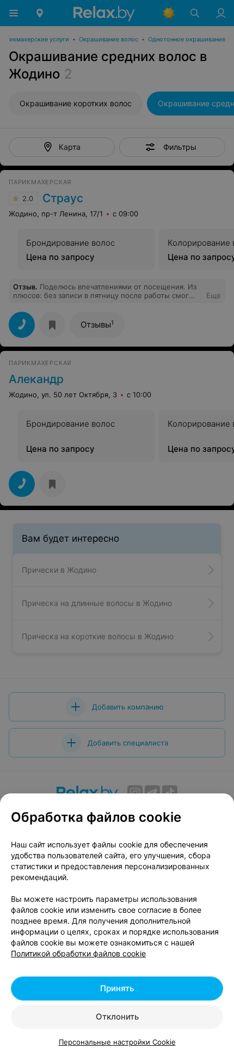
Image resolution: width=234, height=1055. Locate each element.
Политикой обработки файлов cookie (78, 953)
